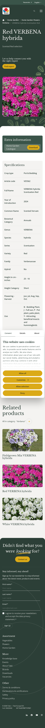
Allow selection (22, 386)
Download (33, 147)
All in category (13, 421)
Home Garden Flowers (31, 20)
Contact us (22, 559)
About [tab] (36, 333)
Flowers (5, 644)
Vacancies (6, 676)
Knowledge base (9, 658)
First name (6, 584)
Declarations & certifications (15, 691)
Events (5, 662)
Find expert (9, 66)
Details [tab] (22, 333)
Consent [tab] (8, 333)
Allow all (22, 373)
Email (4, 604)
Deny (22, 393)
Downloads (7, 673)
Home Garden (13, 20)
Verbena (5, 23)
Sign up (7, 625)
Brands (5, 669)
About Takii (7, 665)
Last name (6, 594)
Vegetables (7, 640)
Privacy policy (8, 698)
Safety (5, 694)
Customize (21, 380)
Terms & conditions (11, 687)
